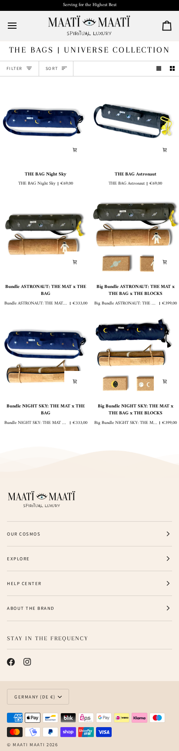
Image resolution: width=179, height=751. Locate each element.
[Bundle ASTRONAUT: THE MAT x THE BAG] (45, 236)
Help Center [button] (24, 583)
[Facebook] (11, 662)
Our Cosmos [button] (23, 534)
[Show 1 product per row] (159, 68)
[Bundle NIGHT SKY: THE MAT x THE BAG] (45, 355)
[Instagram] (27, 662)
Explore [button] (18, 559)
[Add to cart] (75, 150)
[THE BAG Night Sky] (45, 123)
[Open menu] (20, 26)
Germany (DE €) (34, 697)
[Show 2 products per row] (172, 68)
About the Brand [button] (31, 608)
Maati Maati (29, 744)
